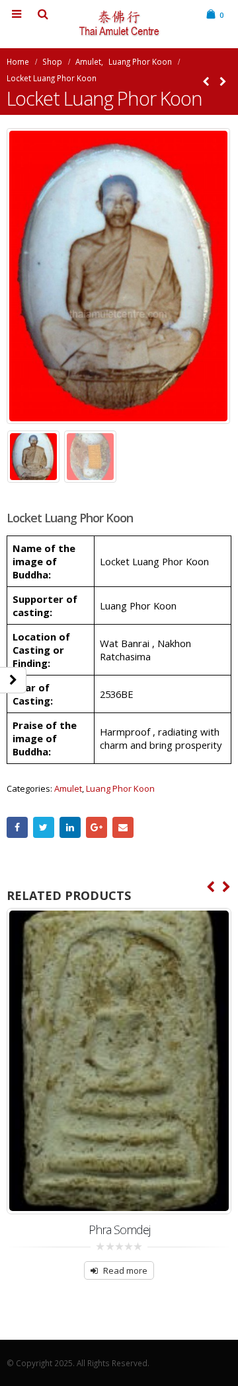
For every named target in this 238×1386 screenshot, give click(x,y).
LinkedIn (70, 827)
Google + (96, 827)
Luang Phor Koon (120, 788)
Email (123, 827)
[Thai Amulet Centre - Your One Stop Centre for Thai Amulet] (119, 23)
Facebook (17, 827)
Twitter (43, 827)
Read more (125, 1270)
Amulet (68, 788)
